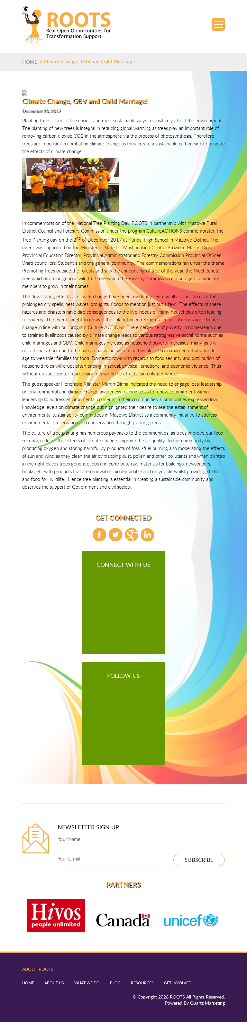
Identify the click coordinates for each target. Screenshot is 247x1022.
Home (28, 983)
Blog (115, 983)
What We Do (87, 983)
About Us (54, 983)
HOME (29, 62)
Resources (142, 983)
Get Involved (177, 983)
